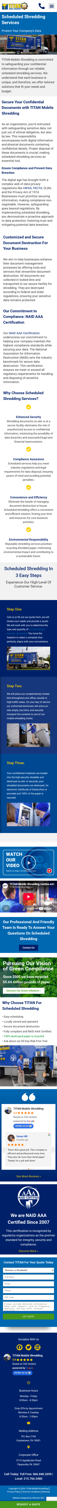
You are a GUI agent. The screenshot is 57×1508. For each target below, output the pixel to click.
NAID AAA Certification (24, 333)
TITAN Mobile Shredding (28, 1108)
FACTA (37, 188)
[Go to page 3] (30, 1169)
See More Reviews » (28, 1176)
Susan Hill (21, 1136)
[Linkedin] (37, 1347)
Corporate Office (28, 1454)
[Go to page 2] (28, 1169)
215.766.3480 (33, 1478)
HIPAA (27, 188)
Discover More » (28, 1251)
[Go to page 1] (26, 1169)
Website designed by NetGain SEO (28, 1498)
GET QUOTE (28, 1316)
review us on (22, 1125)
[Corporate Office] (28, 1447)
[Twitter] (28, 1347)
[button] (51, 6)
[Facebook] (19, 1347)
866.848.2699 (42, 1474)
